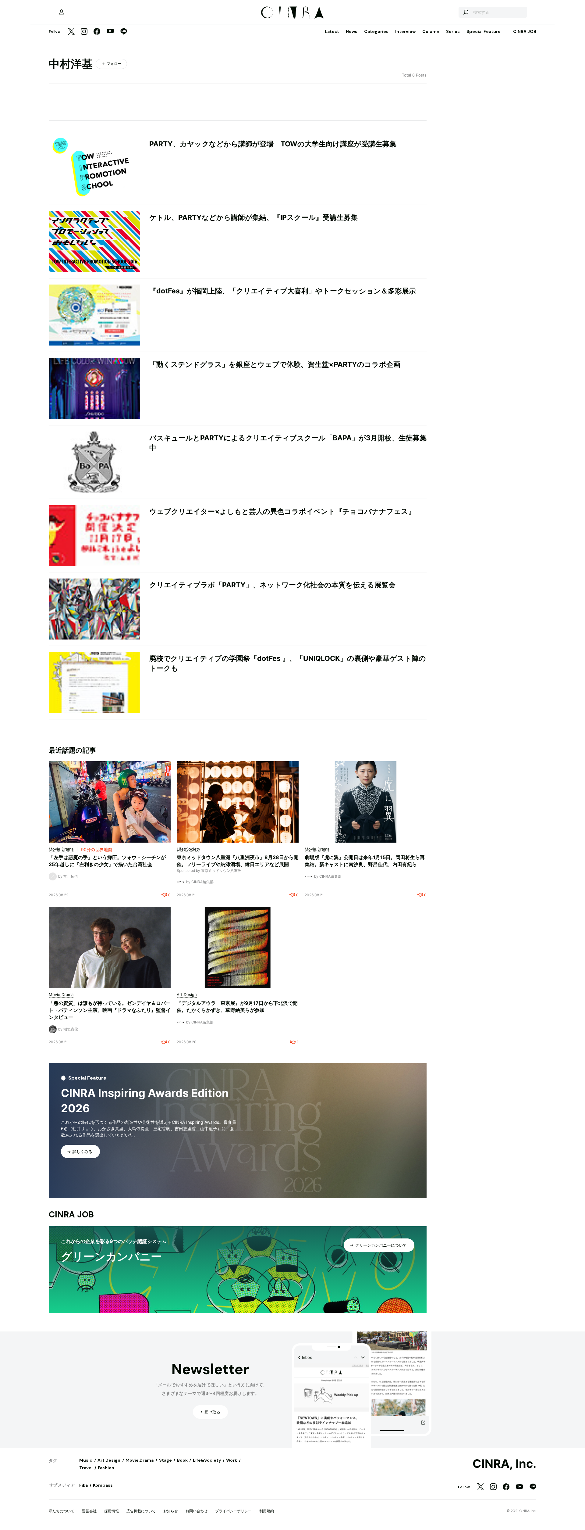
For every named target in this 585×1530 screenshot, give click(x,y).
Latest (332, 31)
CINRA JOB (524, 31)
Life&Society (207, 1460)
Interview (405, 31)
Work (231, 1460)
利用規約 (266, 1511)
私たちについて (61, 1511)
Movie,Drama (140, 1460)
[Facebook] (97, 32)
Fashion (106, 1468)
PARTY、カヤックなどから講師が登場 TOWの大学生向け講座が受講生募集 (272, 144)
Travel (86, 1468)
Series (453, 31)
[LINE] (123, 32)
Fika (83, 1485)
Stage (165, 1460)
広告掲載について (141, 1511)
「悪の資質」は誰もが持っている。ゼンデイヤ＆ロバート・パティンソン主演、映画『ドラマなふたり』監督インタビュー (110, 1010)
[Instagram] (84, 32)
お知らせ (170, 1511)
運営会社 (89, 1511)
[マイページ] (61, 12)
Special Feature (483, 31)
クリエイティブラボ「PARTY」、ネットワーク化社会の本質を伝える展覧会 (272, 585)
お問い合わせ (196, 1511)
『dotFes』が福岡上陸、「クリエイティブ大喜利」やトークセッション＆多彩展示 (282, 291)
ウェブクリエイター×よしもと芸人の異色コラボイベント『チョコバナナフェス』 (282, 511)
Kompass (103, 1485)
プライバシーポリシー (233, 1511)
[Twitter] (71, 32)
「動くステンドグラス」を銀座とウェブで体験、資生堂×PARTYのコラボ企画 (274, 364)
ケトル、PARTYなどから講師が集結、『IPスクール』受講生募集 (253, 217)
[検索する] (466, 12)
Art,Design (109, 1460)
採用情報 (111, 1511)
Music (85, 1460)
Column (430, 31)
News (351, 31)
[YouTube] (110, 31)
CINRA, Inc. (504, 1464)
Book (182, 1460)
